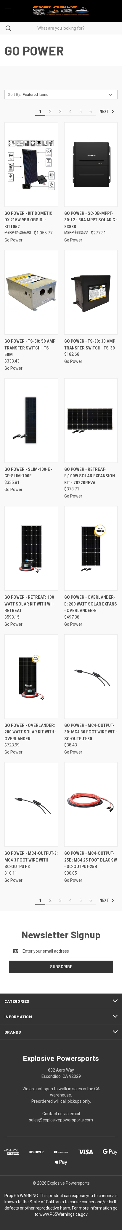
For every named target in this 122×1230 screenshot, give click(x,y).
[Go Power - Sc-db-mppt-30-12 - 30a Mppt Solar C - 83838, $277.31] (91, 164)
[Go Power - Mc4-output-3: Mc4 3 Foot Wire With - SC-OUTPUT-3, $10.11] (31, 804)
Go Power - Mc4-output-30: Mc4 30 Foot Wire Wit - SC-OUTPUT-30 (90, 732)
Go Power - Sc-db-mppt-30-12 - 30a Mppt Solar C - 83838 (91, 220)
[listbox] (68, 94)
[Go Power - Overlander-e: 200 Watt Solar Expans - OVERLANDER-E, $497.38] (91, 548)
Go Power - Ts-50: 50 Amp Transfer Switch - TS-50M (29, 348)
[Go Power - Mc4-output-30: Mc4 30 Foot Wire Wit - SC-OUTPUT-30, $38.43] (91, 676)
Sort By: (14, 94)
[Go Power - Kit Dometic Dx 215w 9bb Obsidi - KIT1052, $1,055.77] (31, 164)
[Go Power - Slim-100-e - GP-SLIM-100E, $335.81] (31, 420)
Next (104, 111)
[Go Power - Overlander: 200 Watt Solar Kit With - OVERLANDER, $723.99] (31, 676)
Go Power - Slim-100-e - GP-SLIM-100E (28, 473)
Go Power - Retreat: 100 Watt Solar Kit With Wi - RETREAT (29, 604)
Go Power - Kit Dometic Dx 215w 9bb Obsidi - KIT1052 (28, 220)
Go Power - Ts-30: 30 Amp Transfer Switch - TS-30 (89, 345)
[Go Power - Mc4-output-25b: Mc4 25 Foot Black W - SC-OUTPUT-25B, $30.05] (91, 804)
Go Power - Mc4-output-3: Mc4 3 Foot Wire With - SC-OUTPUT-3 (31, 860)
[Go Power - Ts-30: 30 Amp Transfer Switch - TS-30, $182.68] (91, 292)
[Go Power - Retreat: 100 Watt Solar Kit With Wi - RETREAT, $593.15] (31, 548)
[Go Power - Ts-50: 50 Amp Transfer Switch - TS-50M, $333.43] (31, 292)
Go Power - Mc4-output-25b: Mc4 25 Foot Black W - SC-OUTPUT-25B (90, 860)
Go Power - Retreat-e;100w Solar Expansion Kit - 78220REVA (89, 476)
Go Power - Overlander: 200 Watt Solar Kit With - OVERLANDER (30, 732)
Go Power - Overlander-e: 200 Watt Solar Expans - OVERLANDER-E (90, 604)
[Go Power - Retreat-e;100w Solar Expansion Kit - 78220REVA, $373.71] (91, 420)
